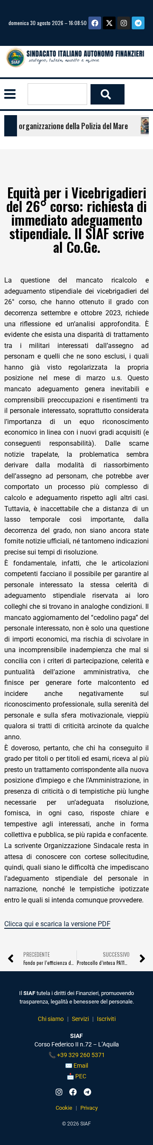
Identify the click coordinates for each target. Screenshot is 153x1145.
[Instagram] (123, 23)
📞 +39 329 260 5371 (76, 1055)
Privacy (89, 1108)
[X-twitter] (109, 23)
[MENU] (10, 94)
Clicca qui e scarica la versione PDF (57, 924)
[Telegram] (138, 23)
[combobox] (57, 94)
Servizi (80, 1018)
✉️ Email (76, 1065)
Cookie (64, 1108)
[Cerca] (108, 94)
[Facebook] (94, 23)
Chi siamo (51, 1018)
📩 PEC (76, 1076)
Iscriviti (106, 1018)
